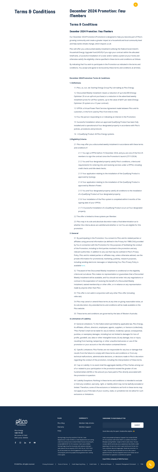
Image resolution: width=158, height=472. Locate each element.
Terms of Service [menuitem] (63, 464)
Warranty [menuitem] (61, 427)
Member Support (110, 5)
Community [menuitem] (83, 418)
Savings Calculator (73, 5)
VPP (87, 5)
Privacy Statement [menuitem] (48, 464)
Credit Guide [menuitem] (93, 464)
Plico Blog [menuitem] (61, 423)
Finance (96, 5)
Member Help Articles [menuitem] (86, 423)
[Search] (142, 4)
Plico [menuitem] (60, 418)
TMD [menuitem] (141, 464)
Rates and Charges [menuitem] (106, 464)
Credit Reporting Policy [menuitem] (78, 464)
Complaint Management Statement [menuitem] (126, 464)
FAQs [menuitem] (59, 431)
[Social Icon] (16, 443)
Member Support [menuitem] (85, 427)
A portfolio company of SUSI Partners (115, 459)
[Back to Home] (17, 9)
